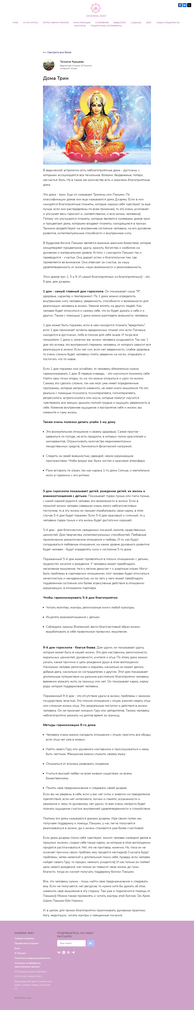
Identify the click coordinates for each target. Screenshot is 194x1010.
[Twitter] (189, 5)
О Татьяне (20, 953)
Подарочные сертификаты (106, 25)
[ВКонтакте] (185, 5)
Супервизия (102, 22)
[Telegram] (73, 952)
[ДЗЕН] (63, 952)
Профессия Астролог (26, 943)
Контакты (80, 25)
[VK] (59, 952)
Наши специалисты (168, 22)
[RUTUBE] (68, 952)
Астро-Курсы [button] (30, 22)
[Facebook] (180, 5)
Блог (149, 22)
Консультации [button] (82, 22)
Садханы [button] (136, 22)
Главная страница (24, 938)
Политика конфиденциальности (32, 958)
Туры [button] (15, 22)
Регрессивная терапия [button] (56, 22)
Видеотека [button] (120, 22)
